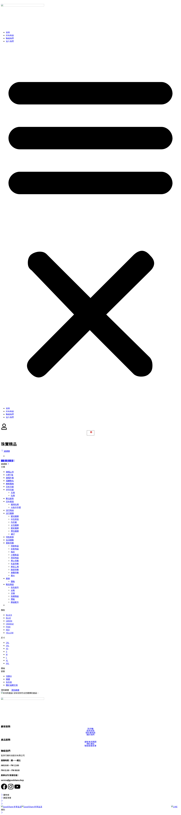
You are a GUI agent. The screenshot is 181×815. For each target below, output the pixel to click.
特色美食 (10, 536)
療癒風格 (10, 483)
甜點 (13, 581)
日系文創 (10, 486)
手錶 (13, 593)
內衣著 (14, 522)
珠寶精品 (15, 596)
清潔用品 (15, 557)
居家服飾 (15, 528)
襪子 (13, 533)
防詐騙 (90, 729)
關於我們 (90, 735)
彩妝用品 (15, 548)
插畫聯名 (10, 480)
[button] (90, 225)
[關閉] (8, 463)
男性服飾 (15, 531)
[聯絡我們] (175, 809)
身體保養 (15, 572)
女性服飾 (15, 525)
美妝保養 (10, 542)
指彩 (13, 551)
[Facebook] (4, 787)
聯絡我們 (10, 38)
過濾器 (6, 451)
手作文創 (10, 489)
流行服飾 (10, 513)
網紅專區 (90, 744)
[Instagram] (11, 787)
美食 (8, 578)
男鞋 (13, 599)
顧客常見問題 (90, 742)
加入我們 (10, 41)
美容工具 (15, 566)
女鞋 (13, 590)
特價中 (9, 676)
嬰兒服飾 (15, 516)
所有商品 (10, 35)
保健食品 (15, 545)
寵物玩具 (15, 504)
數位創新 (10, 498)
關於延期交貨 (12, 685)
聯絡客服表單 (90, 746)
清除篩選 (15, 689)
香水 (13, 575)
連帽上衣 (10, 471)
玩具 (13, 495)
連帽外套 (10, 477)
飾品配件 (15, 602)
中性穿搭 (15, 519)
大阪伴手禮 (16, 507)
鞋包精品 (10, 584)
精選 (8, 679)
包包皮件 (15, 587)
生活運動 (10, 539)
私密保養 (15, 563)
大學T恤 (9, 474)
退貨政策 (90, 731)
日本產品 (10, 501)
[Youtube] (17, 787)
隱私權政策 (90, 733)
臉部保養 (15, 569)
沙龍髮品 (15, 554)
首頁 (8, 32)
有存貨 (9, 682)
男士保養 (15, 560)
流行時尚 (10, 510)
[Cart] (90, 432)
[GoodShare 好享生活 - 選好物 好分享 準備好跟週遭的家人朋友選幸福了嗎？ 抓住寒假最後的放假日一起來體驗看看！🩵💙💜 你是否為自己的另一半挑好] (21, 806)
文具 (13, 492)
